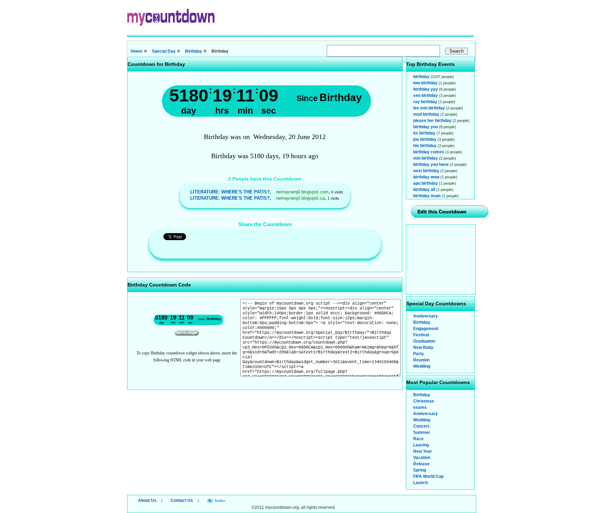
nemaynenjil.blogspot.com (302, 191)
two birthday (425, 83)
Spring (419, 470)
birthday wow (426, 177)
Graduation (424, 341)
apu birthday (425, 183)
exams (420, 407)
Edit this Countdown (441, 211)
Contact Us (182, 500)
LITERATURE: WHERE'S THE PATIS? (230, 191)
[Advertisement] (441, 259)
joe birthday (425, 139)
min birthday (425, 158)
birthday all (424, 189)
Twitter (219, 501)
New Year (422, 451)
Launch (420, 482)
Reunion (421, 360)
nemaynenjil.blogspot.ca (300, 198)
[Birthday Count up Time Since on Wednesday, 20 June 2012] (187, 334)
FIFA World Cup (428, 476)
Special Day (164, 51)
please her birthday (432, 120)
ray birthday (425, 101)
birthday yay (425, 89)
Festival (421, 334)
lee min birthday (429, 108)
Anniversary (425, 316)
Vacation (421, 457)
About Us (147, 500)
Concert (421, 426)
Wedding (421, 366)
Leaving (421, 445)
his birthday (425, 145)
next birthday (426, 170)
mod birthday (426, 114)
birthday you (425, 126)
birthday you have (431, 164)
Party (418, 353)
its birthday (424, 133)
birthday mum (427, 195)
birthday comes (428, 152)
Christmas (423, 401)
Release (421, 463)
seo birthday (425, 95)
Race (418, 438)
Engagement (425, 328)
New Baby (423, 347)
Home (136, 51)
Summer (421, 432)
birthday (421, 76)
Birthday (193, 51)
